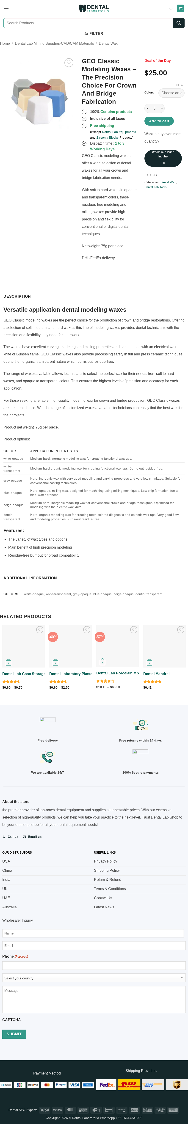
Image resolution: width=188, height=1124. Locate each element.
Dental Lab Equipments (119, 132)
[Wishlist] (171, 8)
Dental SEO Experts (22, 1110)
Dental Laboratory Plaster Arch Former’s (84, 674)
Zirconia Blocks (108, 137)
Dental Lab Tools (155, 187)
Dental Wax (108, 43)
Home (5, 43)
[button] (6, 8)
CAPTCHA (11, 1020)
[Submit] (179, 23)
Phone (15, 956)
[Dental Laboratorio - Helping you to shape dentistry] (94, 8)
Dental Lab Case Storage (24, 674)
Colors (149, 92)
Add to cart (159, 121)
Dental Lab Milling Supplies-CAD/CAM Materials (54, 43)
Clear (180, 85)
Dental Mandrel (156, 674)
